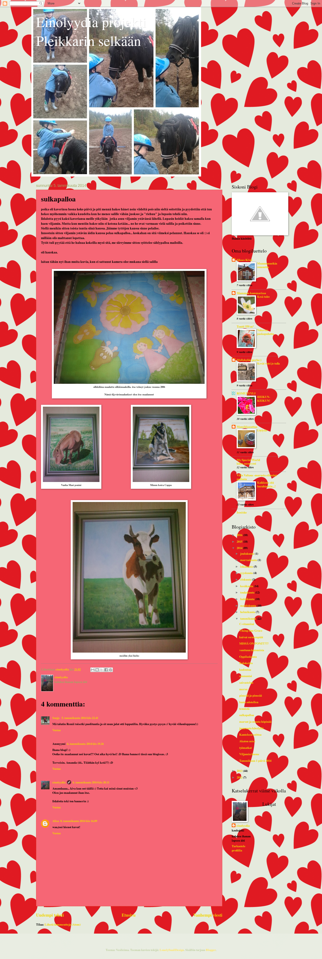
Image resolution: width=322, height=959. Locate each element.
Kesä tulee (263, 296)
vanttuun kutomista (251, 650)
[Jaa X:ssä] (101, 669)
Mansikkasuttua (247, 427)
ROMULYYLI (246, 393)
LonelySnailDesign (172, 950)
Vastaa (56, 730)
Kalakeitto (246, 663)
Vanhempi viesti (207, 915)
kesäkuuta (247, 586)
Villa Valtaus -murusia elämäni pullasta (257, 477)
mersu (243, 689)
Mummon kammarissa (251, 293)
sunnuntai (245, 676)
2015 (240, 541)
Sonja (56, 718)
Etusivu (129, 915)
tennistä (244, 708)
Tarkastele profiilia (238, 848)
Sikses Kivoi (244, 260)
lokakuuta (247, 566)
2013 (240, 771)
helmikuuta (248, 612)
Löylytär (262, 430)
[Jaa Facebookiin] (106, 669)
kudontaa (245, 669)
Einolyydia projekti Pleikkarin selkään (91, 31)
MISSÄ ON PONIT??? (253, 643)
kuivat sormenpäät (251, 637)
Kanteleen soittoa (250, 734)
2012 (240, 777)
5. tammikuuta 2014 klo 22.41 (80, 718)
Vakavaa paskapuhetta (265, 332)
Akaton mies (247, 741)
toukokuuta (247, 592)
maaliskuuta (248, 605)
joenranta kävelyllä (251, 728)
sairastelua (246, 682)
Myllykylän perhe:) (249, 360)
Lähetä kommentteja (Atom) (63, 924)
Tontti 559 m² (245, 326)
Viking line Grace (250, 630)
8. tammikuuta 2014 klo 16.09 (78, 821)
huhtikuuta (247, 599)
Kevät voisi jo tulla (268, 363)
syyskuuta (246, 573)
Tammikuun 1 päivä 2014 (255, 760)
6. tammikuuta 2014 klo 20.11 (91, 782)
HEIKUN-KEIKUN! (263, 399)
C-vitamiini (246, 624)
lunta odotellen (248, 702)
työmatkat (245, 748)
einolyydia (59, 782)
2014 (240, 548)
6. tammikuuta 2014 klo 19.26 (85, 744)
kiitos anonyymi (246, 463)
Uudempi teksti (50, 915)
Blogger (211, 950)
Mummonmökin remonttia (267, 265)
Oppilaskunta (248, 656)
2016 (240, 535)
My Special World (248, 460)
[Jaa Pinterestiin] (110, 669)
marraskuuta (249, 560)
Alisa (55, 821)
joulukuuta (247, 553)
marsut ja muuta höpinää (255, 721)
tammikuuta (248, 618)
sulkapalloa (246, 715)
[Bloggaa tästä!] (97, 669)
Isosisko (242, 512)
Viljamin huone (249, 754)
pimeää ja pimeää (250, 695)
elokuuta (246, 579)
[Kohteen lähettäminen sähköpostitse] (92, 669)
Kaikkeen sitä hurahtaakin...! (266, 484)
